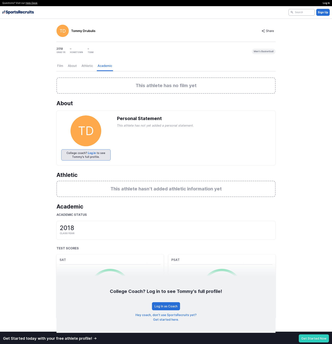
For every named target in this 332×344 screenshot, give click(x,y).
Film (60, 66)
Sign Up (323, 12)
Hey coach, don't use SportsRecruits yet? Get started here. (166, 317)
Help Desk (31, 3)
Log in (92, 153)
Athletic (87, 66)
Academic (105, 66)
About (72, 66)
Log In (326, 3)
